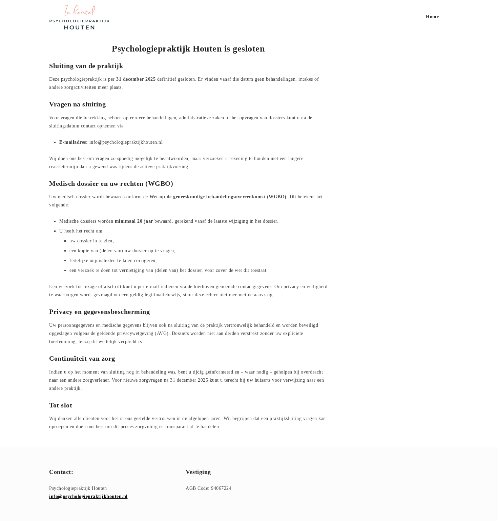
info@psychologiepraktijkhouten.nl (88, 496)
